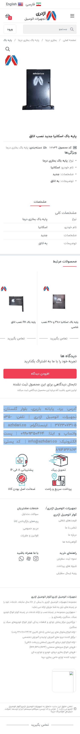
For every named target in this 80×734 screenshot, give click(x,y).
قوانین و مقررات (29, 535)
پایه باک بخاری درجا (28, 40)
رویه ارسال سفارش (67, 573)
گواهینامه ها (70, 542)
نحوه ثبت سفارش (67, 559)
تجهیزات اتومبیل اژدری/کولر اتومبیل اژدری (41, 708)
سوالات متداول (30, 514)
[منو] (72, 15)
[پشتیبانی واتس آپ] (21, 559)
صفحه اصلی (69, 40)
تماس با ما (71, 527)
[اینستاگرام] (35, 559)
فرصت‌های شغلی (68, 520)
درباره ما (72, 535)
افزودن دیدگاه (40, 373)
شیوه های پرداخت (67, 566)
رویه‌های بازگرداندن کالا (26, 521)
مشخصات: (67, 174)
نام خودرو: (67, 167)
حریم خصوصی (30, 528)
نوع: (71, 160)
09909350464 (32, 433)
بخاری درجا (51, 40)
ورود (10, 29)
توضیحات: (67, 181)
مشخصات (40, 201)
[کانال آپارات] (28, 559)
